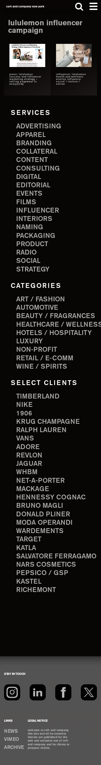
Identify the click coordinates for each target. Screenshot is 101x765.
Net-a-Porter (40, 481)
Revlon (29, 456)
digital (28, 177)
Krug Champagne (48, 422)
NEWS (11, 731)
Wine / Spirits (41, 367)
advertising (38, 126)
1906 (24, 414)
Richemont (36, 590)
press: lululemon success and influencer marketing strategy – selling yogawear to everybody (25, 79)
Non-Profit (36, 350)
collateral (36, 152)
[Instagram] (12, 692)
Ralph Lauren (41, 430)
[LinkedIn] (38, 692)
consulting (38, 169)
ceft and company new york (25, 7)
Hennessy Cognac (51, 497)
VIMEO (11, 739)
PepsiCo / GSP (42, 573)
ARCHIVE (14, 747)
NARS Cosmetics (46, 565)
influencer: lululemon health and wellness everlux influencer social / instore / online (71, 79)
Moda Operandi (44, 523)
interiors (34, 219)
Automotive (37, 308)
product (32, 244)
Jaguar (29, 464)
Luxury (29, 341)
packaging (35, 236)
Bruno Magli (39, 506)
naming (29, 227)
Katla (26, 548)
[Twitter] (89, 692)
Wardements (40, 531)
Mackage (32, 489)
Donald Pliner (43, 514)
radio (26, 253)
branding (34, 143)
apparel (31, 135)
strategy (33, 270)
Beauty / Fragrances (55, 316)
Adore (28, 447)
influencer (37, 211)
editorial (33, 185)
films (26, 202)
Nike (24, 405)
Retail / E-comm (44, 358)
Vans (25, 439)
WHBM (26, 472)
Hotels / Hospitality (54, 333)
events (29, 194)
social (28, 261)
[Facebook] (63, 692)
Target (28, 539)
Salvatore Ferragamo (56, 556)
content (32, 160)
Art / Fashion (40, 299)
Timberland (38, 397)
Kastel (28, 582)
